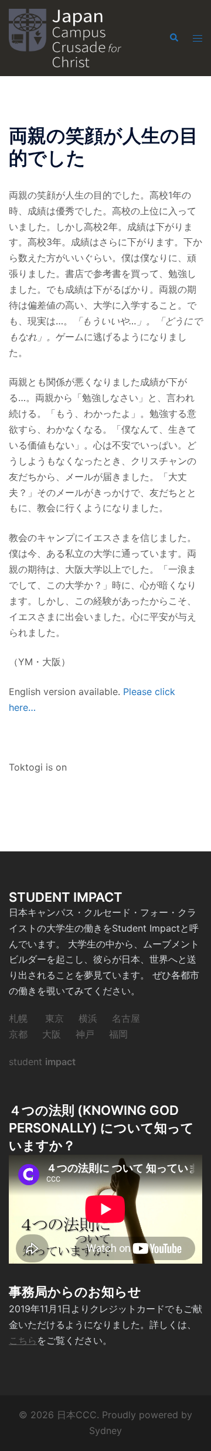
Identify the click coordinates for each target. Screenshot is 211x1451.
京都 (18, 1034)
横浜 (88, 1018)
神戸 (85, 1034)
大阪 (51, 1034)
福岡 (118, 1034)
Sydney (105, 1430)
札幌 (18, 1018)
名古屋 (126, 1018)
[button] (173, 38)
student (42, 1061)
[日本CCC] (65, 37)
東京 (54, 1018)
